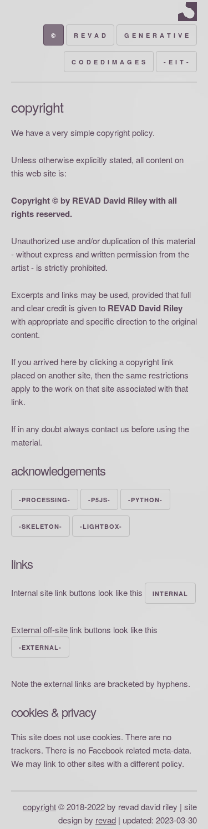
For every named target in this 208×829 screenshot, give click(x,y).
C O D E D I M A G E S (109, 62)
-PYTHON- (145, 500)
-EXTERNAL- (40, 647)
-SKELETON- (40, 526)
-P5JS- (99, 500)
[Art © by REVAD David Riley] (187, 17)
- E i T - (176, 62)
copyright (39, 806)
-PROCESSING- (44, 500)
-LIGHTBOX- (101, 526)
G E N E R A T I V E (156, 35)
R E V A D (90, 35)
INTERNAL (170, 593)
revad (105, 820)
